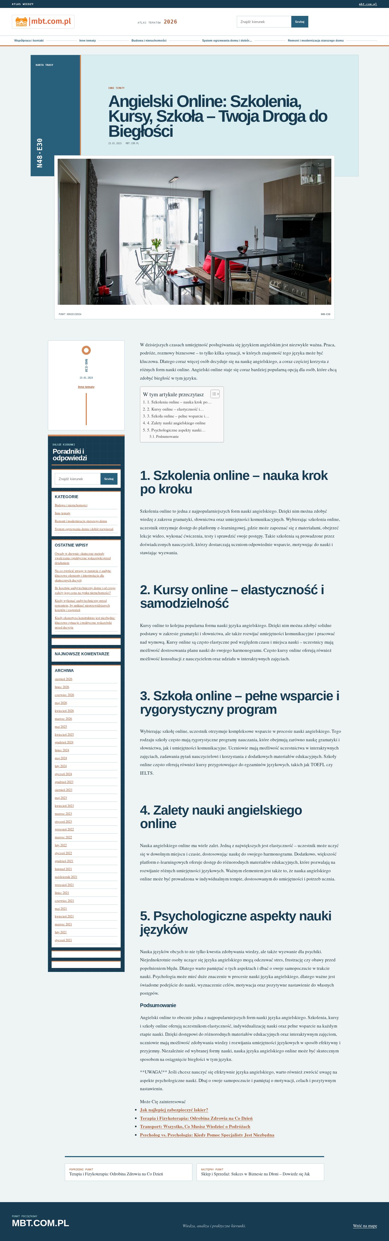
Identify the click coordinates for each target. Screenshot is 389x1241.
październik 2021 (66, 877)
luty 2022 (61, 845)
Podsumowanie (167, 436)
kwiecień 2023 (64, 805)
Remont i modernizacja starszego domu (316, 40)
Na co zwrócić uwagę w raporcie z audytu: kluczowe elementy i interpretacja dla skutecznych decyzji (83, 575)
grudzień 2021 (64, 861)
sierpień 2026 (63, 679)
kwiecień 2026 (64, 710)
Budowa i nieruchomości (149, 40)
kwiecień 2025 (64, 734)
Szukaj (299, 21)
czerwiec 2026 (64, 695)
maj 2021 (61, 908)
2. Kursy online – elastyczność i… (175, 409)
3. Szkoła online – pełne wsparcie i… (178, 416)
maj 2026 (61, 703)
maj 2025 (61, 726)
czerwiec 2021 (64, 900)
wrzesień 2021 (64, 885)
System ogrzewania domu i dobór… (227, 40)
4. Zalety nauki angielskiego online (176, 422)
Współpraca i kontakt (29, 40)
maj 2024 (61, 758)
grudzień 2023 (64, 782)
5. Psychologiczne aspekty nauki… (176, 430)
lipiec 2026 (62, 687)
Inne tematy (87, 40)
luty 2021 (61, 932)
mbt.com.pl (368, 4)
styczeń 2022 (63, 853)
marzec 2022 (63, 837)
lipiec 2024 (62, 750)
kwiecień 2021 (64, 916)
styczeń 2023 (63, 821)
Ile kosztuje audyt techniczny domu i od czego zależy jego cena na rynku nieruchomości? (85, 590)
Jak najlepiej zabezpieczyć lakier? (174, 1109)
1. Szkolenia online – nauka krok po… (179, 401)
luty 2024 (61, 766)
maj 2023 (61, 797)
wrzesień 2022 (64, 829)
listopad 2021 (63, 869)
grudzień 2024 (64, 742)
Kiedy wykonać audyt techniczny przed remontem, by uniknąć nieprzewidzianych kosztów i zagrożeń (82, 605)
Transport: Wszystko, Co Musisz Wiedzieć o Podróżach (195, 1126)
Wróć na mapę (365, 1225)
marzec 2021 (63, 924)
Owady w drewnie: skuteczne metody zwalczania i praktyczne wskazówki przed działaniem (83, 558)
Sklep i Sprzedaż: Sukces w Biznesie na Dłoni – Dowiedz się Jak (255, 1172)
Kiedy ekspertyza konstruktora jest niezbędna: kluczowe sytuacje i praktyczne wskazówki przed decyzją (85, 622)
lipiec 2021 (62, 892)
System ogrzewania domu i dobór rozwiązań (84, 529)
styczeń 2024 (63, 774)
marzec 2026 (63, 718)
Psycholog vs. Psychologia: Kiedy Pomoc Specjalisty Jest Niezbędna (207, 1134)
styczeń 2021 (63, 940)
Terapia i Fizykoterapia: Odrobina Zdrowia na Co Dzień (196, 1118)
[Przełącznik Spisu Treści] (212, 393)
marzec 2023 (63, 813)
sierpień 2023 (63, 790)
